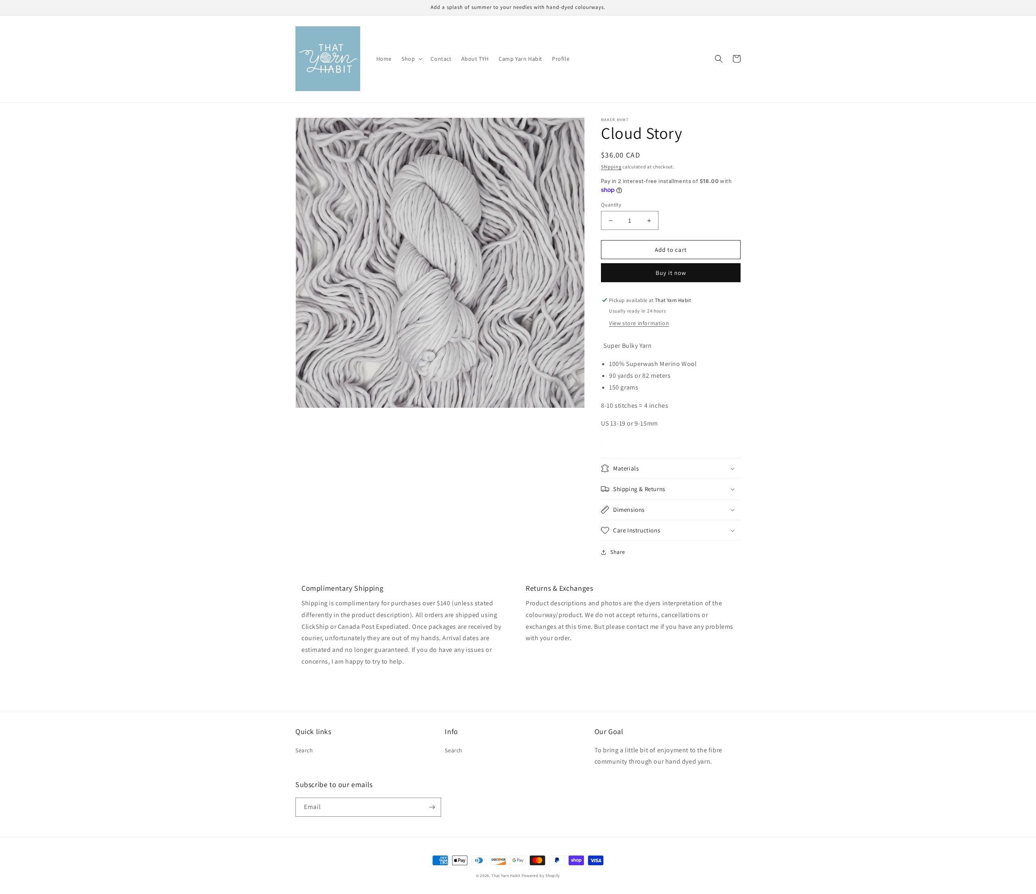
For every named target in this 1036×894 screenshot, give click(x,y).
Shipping (611, 167)
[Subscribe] (432, 807)
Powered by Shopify (541, 875)
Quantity (611, 204)
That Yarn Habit (505, 875)
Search (304, 750)
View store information (639, 323)
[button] (411, 58)
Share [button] (617, 552)
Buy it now (671, 273)
